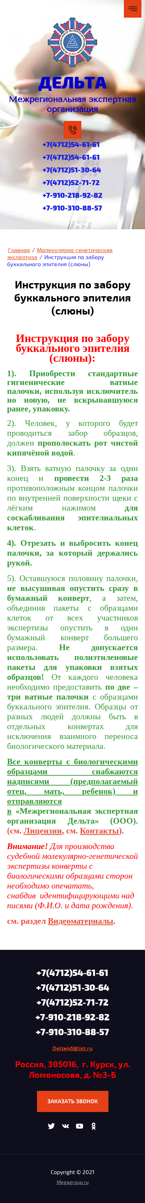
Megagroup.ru (73, 1182)
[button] (72, 1101)
